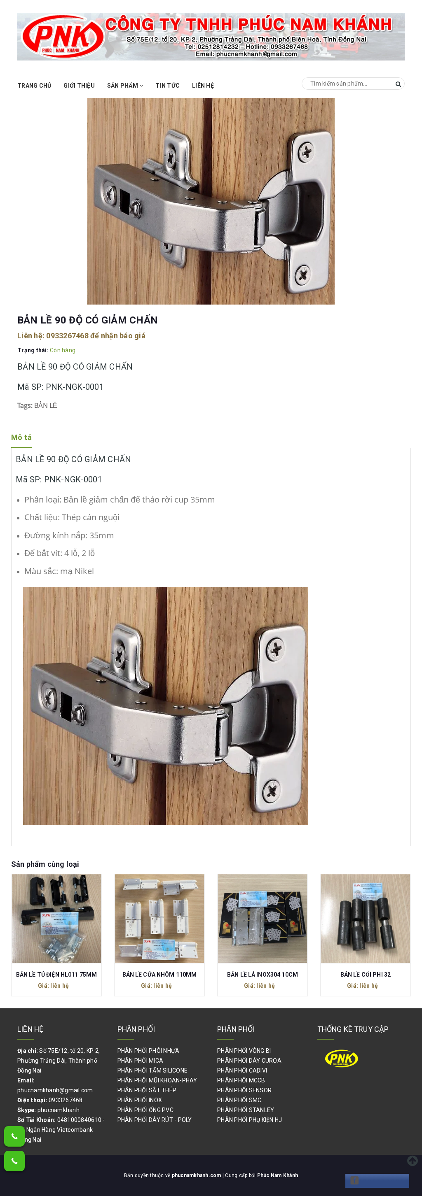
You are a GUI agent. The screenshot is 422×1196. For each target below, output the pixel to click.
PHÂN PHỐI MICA (140, 1060)
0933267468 (67, 335)
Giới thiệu (79, 85)
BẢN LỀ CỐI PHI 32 (265, 974)
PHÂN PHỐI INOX (139, 1100)
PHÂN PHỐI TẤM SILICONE (152, 1070)
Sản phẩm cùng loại (45, 864)
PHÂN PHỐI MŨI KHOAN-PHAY (157, 1080)
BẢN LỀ (45, 405)
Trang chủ (34, 85)
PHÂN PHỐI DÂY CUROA (249, 1060)
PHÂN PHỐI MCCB (241, 1080)
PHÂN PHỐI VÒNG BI (244, 1050)
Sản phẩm (123, 85)
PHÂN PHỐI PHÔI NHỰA (148, 1050)
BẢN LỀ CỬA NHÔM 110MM (59, 974)
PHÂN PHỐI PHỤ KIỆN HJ (249, 1120)
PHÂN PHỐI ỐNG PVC (145, 1110)
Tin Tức (167, 85)
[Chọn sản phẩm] (59, 920)
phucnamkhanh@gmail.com (55, 1090)
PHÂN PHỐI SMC (239, 1100)
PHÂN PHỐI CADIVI (242, 1070)
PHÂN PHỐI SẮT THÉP (147, 1090)
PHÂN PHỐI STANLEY (245, 1110)
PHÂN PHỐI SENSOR (244, 1090)
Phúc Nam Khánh (277, 1175)
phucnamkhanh (59, 1110)
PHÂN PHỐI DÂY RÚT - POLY (154, 1120)
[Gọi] (14, 1136)
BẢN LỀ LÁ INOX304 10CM (162, 974)
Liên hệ (203, 85)
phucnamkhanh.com (197, 1175)
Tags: (25, 405)
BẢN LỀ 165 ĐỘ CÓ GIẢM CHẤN (368, 974)
